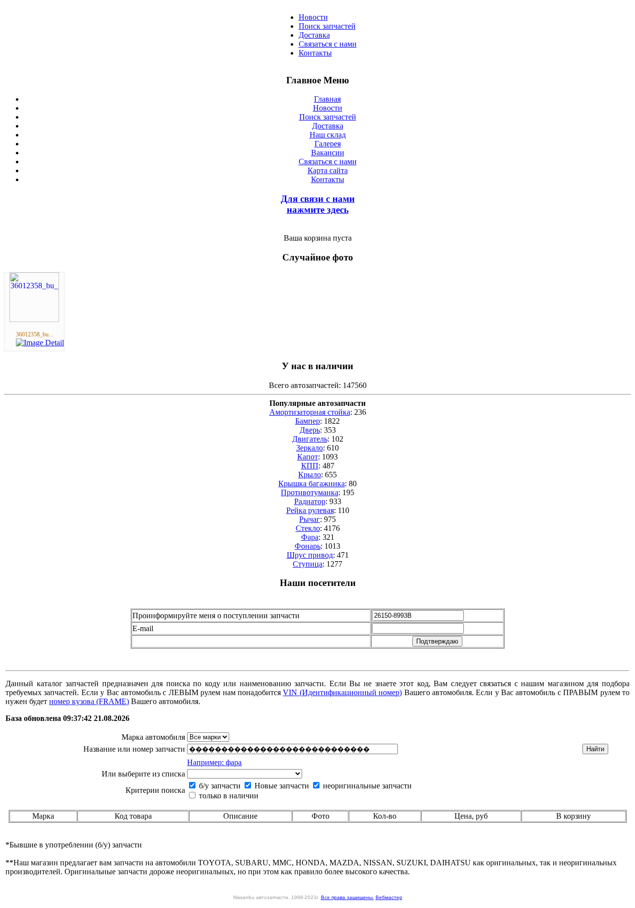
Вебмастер (389, 897)
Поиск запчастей (327, 26)
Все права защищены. (347, 897)
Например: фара (214, 762)
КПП (309, 465)
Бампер (307, 421)
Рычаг (309, 519)
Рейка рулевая (310, 510)
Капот (307, 457)
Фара (309, 537)
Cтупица (307, 564)
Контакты (315, 53)
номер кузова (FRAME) (89, 701)
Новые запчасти (281, 785)
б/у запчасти (219, 785)
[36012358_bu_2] (34, 319)
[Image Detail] (40, 342)
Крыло (309, 474)
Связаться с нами (328, 44)
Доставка (314, 35)
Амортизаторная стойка (309, 412)
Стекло (308, 528)
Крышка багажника (311, 483)
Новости (313, 17)
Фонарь (307, 546)
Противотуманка (309, 492)
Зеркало (309, 448)
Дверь (310, 430)
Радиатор (309, 501)
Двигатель (309, 439)
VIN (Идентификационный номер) (342, 692)
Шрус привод (310, 555)
